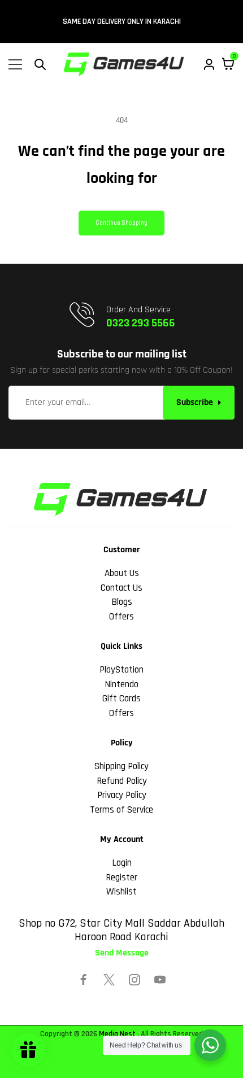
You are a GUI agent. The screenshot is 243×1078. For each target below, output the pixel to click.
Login (122, 863)
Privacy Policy (121, 795)
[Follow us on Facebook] (83, 979)
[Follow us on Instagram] (134, 979)
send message (122, 953)
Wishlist (121, 891)
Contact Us (121, 588)
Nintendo (121, 684)
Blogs (121, 602)
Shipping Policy (121, 766)
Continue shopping (121, 223)
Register (121, 877)
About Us (122, 573)
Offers (121, 616)
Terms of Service (121, 810)
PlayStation (121, 670)
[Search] (40, 64)
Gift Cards (121, 698)
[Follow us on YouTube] (160, 979)
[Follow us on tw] (109, 979)
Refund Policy (122, 781)
